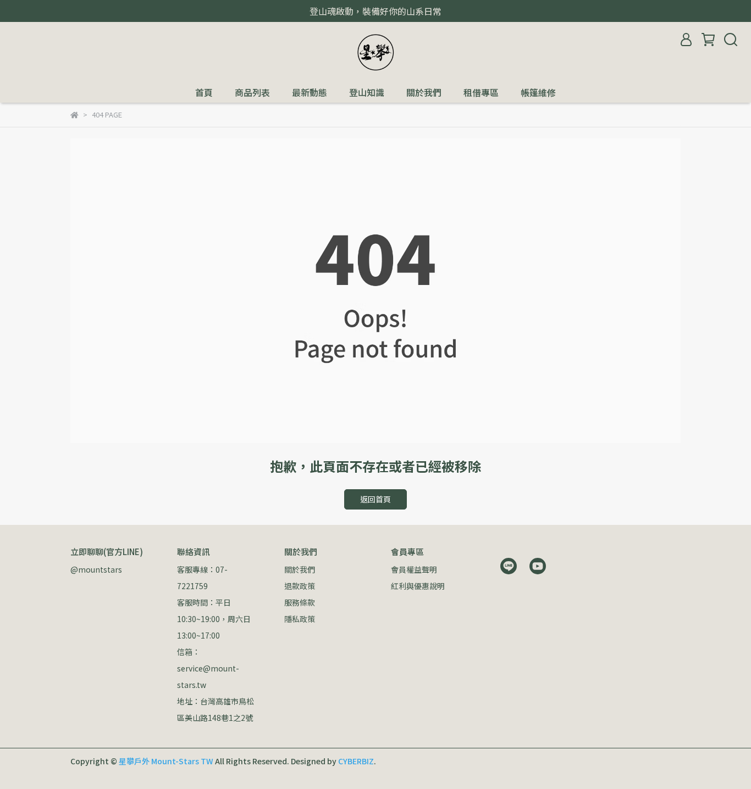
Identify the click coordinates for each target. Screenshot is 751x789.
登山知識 (366, 92)
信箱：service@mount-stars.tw (208, 668)
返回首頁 (375, 499)
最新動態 (309, 92)
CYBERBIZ (356, 761)
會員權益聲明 (414, 569)
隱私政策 (299, 618)
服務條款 (299, 602)
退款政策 (299, 585)
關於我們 (423, 92)
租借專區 (481, 92)
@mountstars (96, 569)
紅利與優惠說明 (418, 585)
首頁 (204, 92)
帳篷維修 (538, 92)
